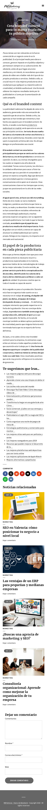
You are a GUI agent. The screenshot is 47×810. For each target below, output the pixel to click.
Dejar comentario (29, 39)
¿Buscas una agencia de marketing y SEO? (21, 636)
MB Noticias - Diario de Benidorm (16, 803)
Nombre (9, 743)
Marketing (23, 20)
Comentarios (10, 718)
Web (7, 767)
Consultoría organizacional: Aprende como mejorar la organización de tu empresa (22, 692)
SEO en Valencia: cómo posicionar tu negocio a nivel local (21, 532)
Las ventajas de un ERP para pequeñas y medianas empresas (23, 585)
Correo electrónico (13, 755)
